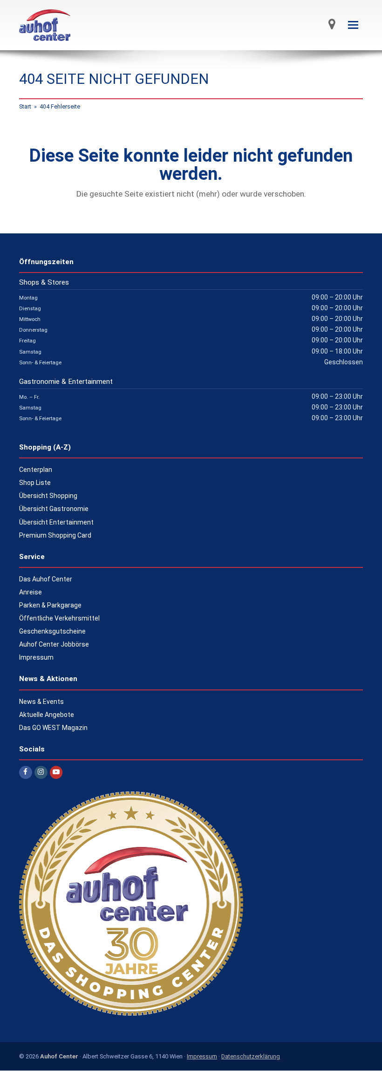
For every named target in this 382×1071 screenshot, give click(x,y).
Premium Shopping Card (55, 535)
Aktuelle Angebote (46, 714)
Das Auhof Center (45, 579)
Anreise (30, 592)
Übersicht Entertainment (56, 522)
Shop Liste (35, 482)
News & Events (41, 701)
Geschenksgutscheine (52, 631)
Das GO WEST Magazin (53, 727)
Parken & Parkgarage (50, 605)
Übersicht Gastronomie (54, 508)
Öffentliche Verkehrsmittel (59, 618)
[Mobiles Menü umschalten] (353, 25)
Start (25, 106)
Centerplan (35, 469)
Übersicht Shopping (48, 495)
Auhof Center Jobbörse (54, 644)
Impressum (36, 657)
